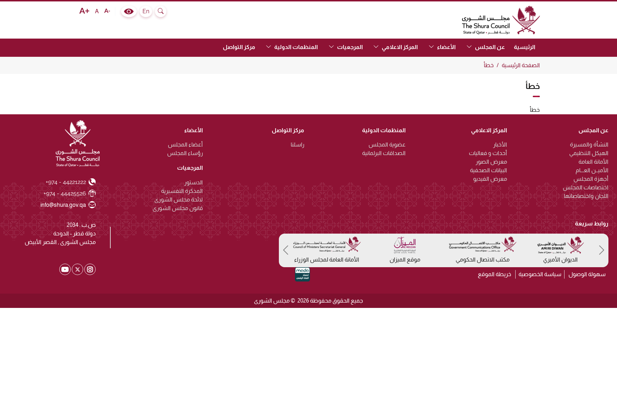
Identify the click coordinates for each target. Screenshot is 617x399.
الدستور (193, 182)
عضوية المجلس (387, 144)
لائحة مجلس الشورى (178, 199)
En (145, 11)
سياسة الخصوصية (539, 274)
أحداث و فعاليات (488, 153)
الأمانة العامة (593, 162)
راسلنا (297, 144)
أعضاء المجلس (185, 144)
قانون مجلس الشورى (177, 208)
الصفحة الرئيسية (521, 65)
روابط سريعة (591, 223)
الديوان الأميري (560, 259)
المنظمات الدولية (384, 130)
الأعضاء (193, 130)
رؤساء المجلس (185, 153)
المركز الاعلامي (489, 130)
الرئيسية (524, 47)
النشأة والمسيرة (589, 144)
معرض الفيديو (490, 179)
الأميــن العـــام (592, 170)
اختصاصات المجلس (585, 187)
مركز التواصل (239, 47)
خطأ (489, 65)
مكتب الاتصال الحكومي (483, 259)
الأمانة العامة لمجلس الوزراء (326, 259)
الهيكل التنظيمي (588, 153)
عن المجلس (593, 130)
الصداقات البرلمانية (384, 153)
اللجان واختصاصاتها (586, 196)
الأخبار (500, 144)
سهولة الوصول (587, 274)
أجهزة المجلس (590, 179)
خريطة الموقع (494, 274)
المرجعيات (190, 168)
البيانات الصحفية (488, 170)
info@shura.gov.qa (63, 204)
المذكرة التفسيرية (182, 191)
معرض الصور (491, 162)
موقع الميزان (405, 259)
